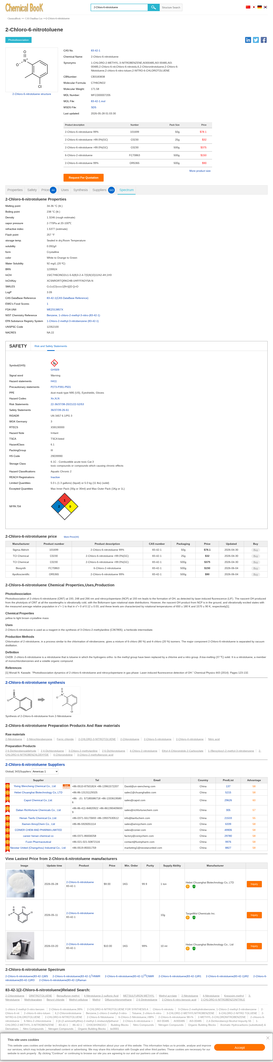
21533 (228, 818)
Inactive (55, 477)
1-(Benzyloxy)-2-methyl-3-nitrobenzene (231, 750)
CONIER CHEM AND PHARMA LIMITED (38, 829)
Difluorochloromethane (118, 999)
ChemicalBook (14, 18)
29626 (228, 800)
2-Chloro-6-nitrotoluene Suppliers (35, 765)
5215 (228, 792)
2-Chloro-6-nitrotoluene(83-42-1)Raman (62, 980)
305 (228, 810)
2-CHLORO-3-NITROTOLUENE (97, 739)
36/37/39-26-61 (60, 409)
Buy (256, 549)
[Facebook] (264, 40)
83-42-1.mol (98, 101)
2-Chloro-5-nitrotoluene (157, 739)
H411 (54, 381)
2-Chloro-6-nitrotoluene (80, 882)
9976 (228, 841)
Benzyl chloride (55, 999)
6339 (228, 823)
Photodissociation (18, 39)
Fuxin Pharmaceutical (38, 841)
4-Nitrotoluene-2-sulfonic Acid (101, 995)
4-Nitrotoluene (211, 995)
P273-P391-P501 (61, 386)
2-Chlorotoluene (129, 739)
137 (228, 786)
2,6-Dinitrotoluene (146, 999)
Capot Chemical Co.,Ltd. (38, 800)
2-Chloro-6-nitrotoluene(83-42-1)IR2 (227, 976)
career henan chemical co (38, 835)
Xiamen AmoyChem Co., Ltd (38, 823)
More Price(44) (71, 537)
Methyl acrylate (168, 995)
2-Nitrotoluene (13, 739)
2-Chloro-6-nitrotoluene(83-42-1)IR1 (180, 976)
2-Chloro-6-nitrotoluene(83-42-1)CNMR (129, 976)
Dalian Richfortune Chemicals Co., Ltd (38, 810)
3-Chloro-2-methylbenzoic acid (95, 754)
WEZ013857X (55, 309)
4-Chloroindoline (63, 754)
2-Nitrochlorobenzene (39, 739)
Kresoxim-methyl (234, 995)
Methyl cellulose (78, 999)
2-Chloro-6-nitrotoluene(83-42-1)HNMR (76, 976)
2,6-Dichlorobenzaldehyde (20, 750)
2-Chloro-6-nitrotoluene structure (31, 93)
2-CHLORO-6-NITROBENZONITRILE (223, 999)
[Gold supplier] (188, 886)
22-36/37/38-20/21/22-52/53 (67, 404)
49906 (228, 829)
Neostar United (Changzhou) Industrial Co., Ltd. (38, 847)
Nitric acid (214, 739)
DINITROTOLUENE (40, 995)
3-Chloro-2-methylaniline (83, 750)
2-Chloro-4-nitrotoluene (190, 739)
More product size (200, 170)
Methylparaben (33, 999)
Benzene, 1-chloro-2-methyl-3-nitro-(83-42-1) (73, 315)
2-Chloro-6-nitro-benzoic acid (179, 999)
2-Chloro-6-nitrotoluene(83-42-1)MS (26, 976)
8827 (228, 847)
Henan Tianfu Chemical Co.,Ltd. (38, 818)
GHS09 (55, 369)
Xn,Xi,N (55, 398)
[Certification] (194, 886)
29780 (228, 835)
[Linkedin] (248, 40)
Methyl (96, 999)
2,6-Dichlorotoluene (113, 750)
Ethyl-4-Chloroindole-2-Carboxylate (182, 750)
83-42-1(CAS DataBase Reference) (67, 298)
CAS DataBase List (33, 18)
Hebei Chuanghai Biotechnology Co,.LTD (38, 792)
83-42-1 (95, 50)
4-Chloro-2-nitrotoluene (143, 750)
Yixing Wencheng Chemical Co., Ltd (35, 786)
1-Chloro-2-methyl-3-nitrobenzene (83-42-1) (73, 321)
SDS (93, 107)
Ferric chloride (65, 739)
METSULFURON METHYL (138, 995)
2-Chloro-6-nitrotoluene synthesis (35, 682)
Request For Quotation (83, 177)
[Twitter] (256, 40)
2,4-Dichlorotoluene (52, 750)
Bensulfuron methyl (68, 995)
